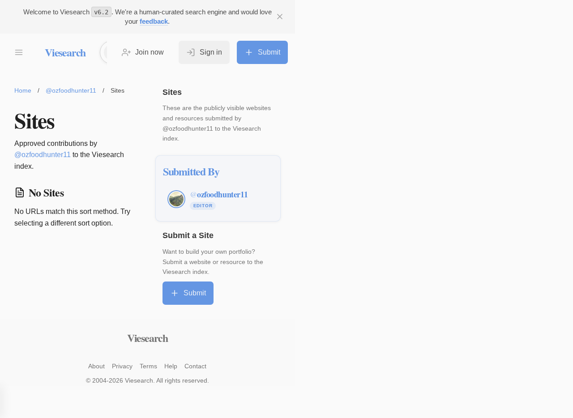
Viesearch (65, 52)
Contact (195, 366)
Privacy (122, 366)
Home (22, 90)
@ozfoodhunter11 (71, 90)
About (96, 366)
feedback (154, 21)
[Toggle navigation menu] (18, 52)
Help (170, 366)
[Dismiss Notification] (280, 17)
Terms (148, 366)
